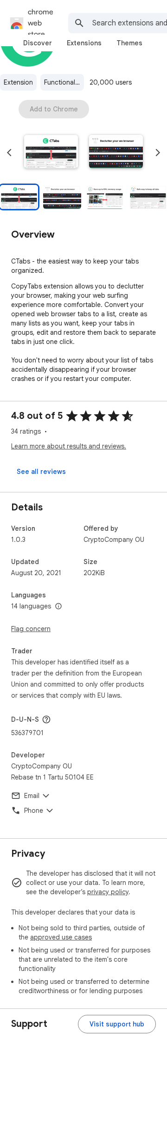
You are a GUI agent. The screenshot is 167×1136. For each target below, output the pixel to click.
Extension (18, 82)
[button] (51, 152)
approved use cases (61, 937)
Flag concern (31, 629)
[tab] (37, 43)
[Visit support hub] (117, 1024)
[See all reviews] (41, 472)
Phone (33, 810)
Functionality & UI (64, 82)
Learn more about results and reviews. (68, 446)
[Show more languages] (58, 606)
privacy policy (107, 892)
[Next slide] (157, 152)
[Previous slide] (9, 152)
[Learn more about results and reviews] (46, 719)
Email (31, 796)
